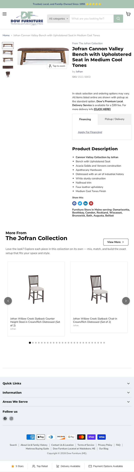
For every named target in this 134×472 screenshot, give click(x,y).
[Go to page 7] (48, 343)
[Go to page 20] (86, 343)
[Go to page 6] (45, 343)
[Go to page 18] (80, 343)
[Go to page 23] (95, 343)
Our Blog (103, 448)
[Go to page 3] (36, 343)
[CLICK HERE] (102, 109)
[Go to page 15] (71, 343)
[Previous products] (8, 301)
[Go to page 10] (56, 343)
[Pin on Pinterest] (91, 203)
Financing (85, 119)
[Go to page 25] (101, 343)
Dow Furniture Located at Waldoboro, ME (74, 448)
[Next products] (126, 301)
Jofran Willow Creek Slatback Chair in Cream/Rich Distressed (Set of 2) (95, 320)
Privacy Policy (105, 445)
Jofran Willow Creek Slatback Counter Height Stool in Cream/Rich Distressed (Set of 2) (35, 322)
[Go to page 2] (33, 343)
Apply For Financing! (90, 132)
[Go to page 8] (50, 343)
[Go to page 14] (68, 343)
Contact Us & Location (62, 445)
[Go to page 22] (92, 343)
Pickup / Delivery (114, 119)
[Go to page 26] (104, 343)
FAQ (118, 445)
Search (13, 445)
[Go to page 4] (39, 343)
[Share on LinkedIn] (85, 203)
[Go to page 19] (83, 343)
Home (6, 35)
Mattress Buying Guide (37, 448)
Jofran (79, 71)
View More (114, 242)
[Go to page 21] (89, 343)
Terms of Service (85, 445)
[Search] (118, 19)
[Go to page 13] (65, 343)
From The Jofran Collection (87, 43)
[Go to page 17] (77, 343)
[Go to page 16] (74, 343)
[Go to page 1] (30, 343)
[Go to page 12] (62, 343)
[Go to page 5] (42, 343)
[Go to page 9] (53, 343)
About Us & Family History (34, 445)
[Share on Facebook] (74, 203)
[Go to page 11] (59, 343)
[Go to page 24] (98, 343)
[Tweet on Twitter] (80, 203)
